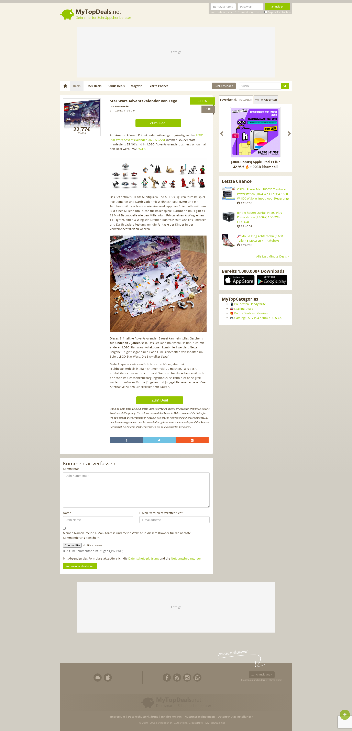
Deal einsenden (223, 86)
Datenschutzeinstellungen (235, 716)
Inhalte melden (171, 716)
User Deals (94, 86)
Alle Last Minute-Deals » (272, 256)
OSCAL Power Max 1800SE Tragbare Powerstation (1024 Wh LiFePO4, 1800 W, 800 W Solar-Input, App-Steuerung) (263, 193)
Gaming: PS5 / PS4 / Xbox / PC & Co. (258, 318)
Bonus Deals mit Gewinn (251, 313)
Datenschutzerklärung (143, 558)
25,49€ (142, 149)
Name (67, 513)
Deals (76, 86)
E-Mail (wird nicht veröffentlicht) (161, 513)
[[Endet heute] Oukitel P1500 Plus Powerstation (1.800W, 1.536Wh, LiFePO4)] (228, 217)
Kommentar (71, 469)
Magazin (136, 86)
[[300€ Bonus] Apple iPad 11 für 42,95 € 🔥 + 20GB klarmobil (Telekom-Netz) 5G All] (255, 132)
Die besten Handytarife (250, 304)
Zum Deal (158, 122)
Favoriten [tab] (236, 99)
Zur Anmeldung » (261, 674)
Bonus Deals (116, 86)
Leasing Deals (243, 309)
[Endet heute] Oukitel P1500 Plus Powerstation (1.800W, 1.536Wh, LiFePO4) (259, 217)
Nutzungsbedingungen (186, 558)
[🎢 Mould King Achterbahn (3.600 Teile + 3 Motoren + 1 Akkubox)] (228, 240)
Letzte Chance (158, 86)
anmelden (277, 6)
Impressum (117, 716)
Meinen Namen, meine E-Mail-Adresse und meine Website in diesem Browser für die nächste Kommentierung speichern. (127, 535)
